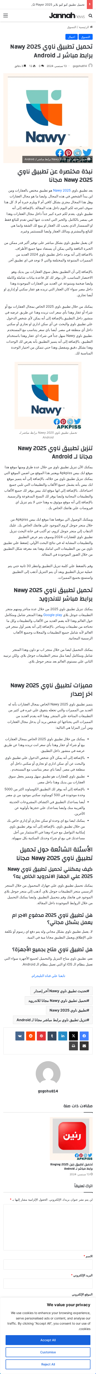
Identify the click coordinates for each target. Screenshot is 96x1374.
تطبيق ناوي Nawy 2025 (68, 1010)
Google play (53, 615)
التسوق (71, 27)
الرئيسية (84, 27)
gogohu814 (80, 66)
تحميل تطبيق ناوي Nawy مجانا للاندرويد (57, 1000)
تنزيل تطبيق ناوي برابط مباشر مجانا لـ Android (52, 1020)
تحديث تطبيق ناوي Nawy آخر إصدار (60, 991)
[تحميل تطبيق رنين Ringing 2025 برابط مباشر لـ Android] (71, 1138)
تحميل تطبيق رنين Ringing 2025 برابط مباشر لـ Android (71, 1167)
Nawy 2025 (62, 190)
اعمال (71, 37)
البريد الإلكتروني (82, 1275)
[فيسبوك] (84, 1036)
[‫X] (73, 1036)
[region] (48, 1335)
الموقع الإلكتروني (82, 1294)
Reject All (48, 1364)
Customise (48, 1352)
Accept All (48, 1340)
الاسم (88, 1256)
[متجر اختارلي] (67, 15)
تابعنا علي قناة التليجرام (48, 976)
